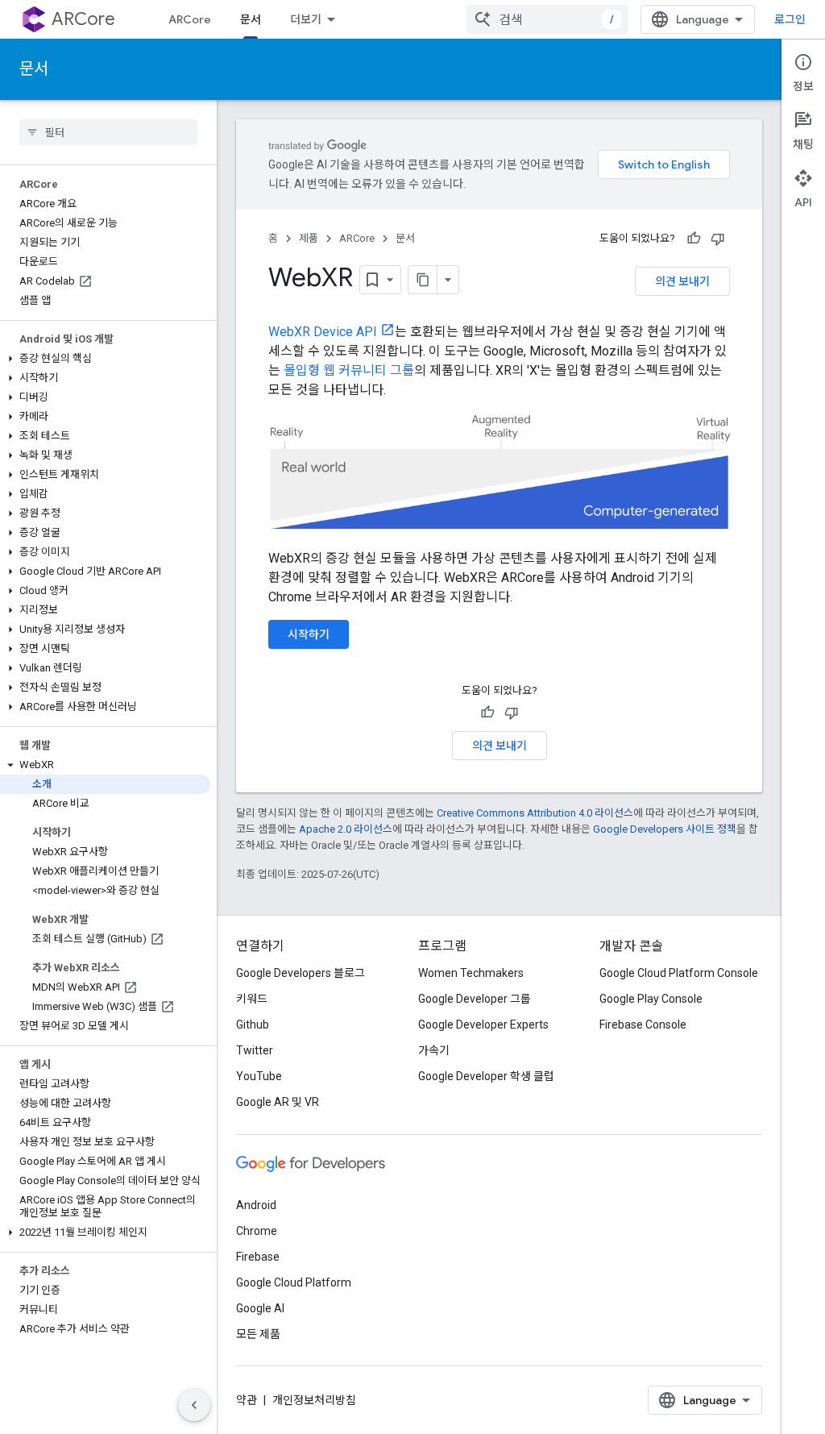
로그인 (790, 19)
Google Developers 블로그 (300, 972)
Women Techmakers (471, 972)
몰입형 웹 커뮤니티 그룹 (349, 370)
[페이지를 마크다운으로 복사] (422, 279)
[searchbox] (108, 132)
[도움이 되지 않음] (718, 239)
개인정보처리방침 (314, 1400)
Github (252, 1024)
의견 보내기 (682, 281)
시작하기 (309, 634)
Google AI (260, 1308)
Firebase (258, 1256)
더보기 (305, 19)
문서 (250, 19)
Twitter (254, 1050)
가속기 (434, 1050)
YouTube (259, 1076)
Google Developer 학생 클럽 (486, 1076)
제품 (308, 238)
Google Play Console (651, 998)
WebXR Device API (322, 331)
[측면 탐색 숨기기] (194, 1405)
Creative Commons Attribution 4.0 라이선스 (535, 813)
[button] (105, 358)
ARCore (83, 19)
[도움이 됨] (694, 239)
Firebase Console (642, 1024)
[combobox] (547, 19)
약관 (246, 1400)
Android (256, 1205)
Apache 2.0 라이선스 (345, 829)
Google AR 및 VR (277, 1101)
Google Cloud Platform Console (678, 972)
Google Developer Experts (483, 1024)
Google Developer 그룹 (474, 998)
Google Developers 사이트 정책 (664, 829)
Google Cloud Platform (293, 1282)
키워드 (251, 998)
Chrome (256, 1230)
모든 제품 (258, 1334)
